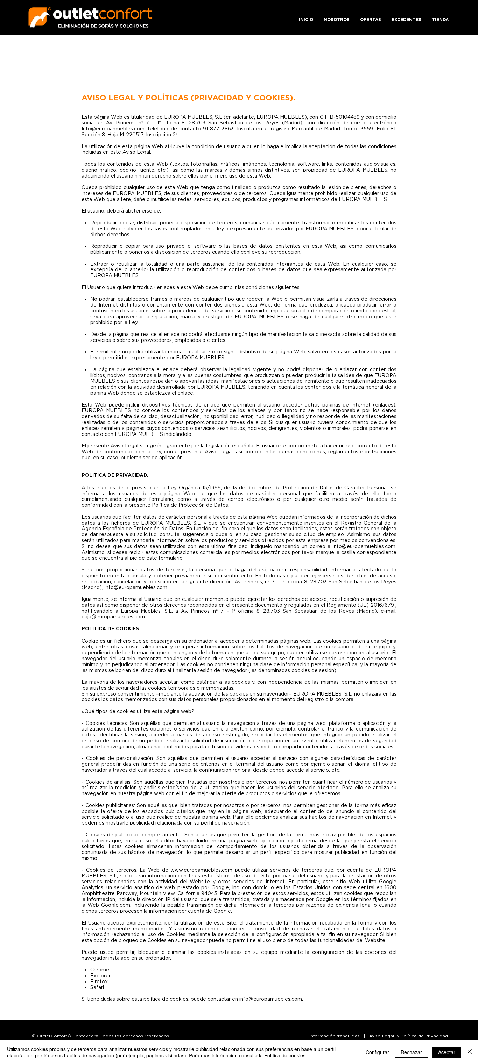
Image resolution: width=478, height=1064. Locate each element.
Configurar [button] (377, 1052)
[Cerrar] (469, 1052)
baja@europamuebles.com (113, 616)
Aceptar (446, 1052)
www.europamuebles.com (201, 869)
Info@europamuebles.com (113, 128)
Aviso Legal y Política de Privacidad (408, 1036)
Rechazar (411, 1052)
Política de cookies (284, 1055)
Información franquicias (335, 1036)
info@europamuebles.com (270, 998)
